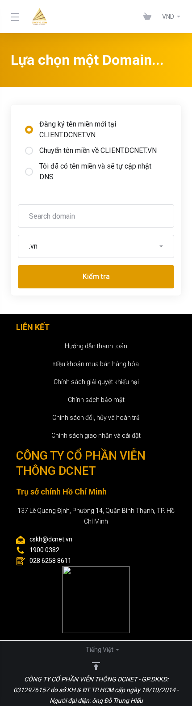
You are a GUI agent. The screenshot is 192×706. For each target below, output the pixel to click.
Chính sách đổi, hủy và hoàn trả (96, 417)
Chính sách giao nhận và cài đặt (96, 435)
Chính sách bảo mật (96, 399)
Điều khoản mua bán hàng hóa (96, 364)
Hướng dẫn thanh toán (96, 346)
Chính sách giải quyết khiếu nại (96, 381)
